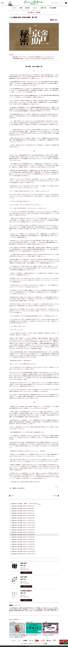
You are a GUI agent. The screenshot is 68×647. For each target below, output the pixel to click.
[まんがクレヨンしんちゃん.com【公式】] (13, 640)
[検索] (66, 3)
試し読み (27, 8)
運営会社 (30, 643)
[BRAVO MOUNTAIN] (48, 640)
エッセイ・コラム (17, 10)
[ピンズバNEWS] (37, 640)
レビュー (35, 8)
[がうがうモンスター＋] (19, 640)
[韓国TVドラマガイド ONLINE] (54, 640)
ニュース (14, 8)
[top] (34, 2)
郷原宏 (21, 565)
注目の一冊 (43, 8)
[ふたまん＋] (25, 640)
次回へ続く (55, 495)
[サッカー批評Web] (43, 640)
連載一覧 (12, 10)
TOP (9, 10)
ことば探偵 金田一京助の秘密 (25, 10)
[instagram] (46, 643)
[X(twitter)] (44, 643)
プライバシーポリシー (37, 643)
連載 (21, 8)
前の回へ (12, 495)
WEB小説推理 (52, 8)
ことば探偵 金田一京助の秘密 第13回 (35, 10)
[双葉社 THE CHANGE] (31, 640)
